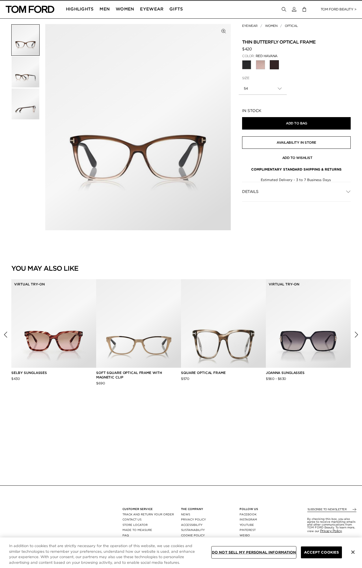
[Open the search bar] (284, 9)
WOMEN (271, 26)
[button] (294, 9)
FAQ (125, 535)
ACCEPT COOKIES (321, 552)
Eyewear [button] (151, 9)
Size (245, 78)
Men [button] (105, 9)
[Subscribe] (354, 509)
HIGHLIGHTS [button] (80, 9)
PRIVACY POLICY (193, 519)
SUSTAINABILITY (193, 530)
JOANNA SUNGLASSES (285, 373)
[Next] (356, 334)
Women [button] (125, 9)
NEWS (185, 514)
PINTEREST (248, 530)
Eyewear (250, 26)
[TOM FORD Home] (30, 9)
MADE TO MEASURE (137, 530)
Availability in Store (296, 142)
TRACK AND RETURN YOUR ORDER (148, 514)
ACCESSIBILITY (191, 524)
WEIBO (245, 535)
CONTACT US (131, 519)
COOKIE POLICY (193, 535)
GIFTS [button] (176, 9)
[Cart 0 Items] (304, 9)
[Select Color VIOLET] (260, 64)
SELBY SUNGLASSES (29, 373)
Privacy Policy (331, 531)
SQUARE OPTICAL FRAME (203, 373)
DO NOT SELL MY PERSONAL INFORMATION (254, 552)
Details (250, 191)
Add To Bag (296, 123)
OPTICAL (291, 26)
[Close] (353, 552)
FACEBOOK (248, 514)
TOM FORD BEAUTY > (339, 9)
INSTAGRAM (248, 519)
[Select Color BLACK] (246, 64)
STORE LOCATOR (135, 524)
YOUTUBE (247, 524)
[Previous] (5, 334)
